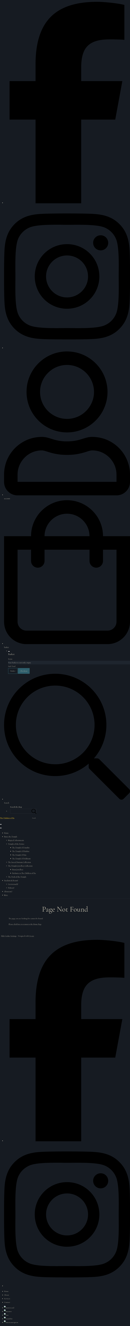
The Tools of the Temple (17, 877)
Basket (12, 671)
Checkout (23, 671)
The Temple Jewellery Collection (20, 866)
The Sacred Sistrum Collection (19, 862)
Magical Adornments (16, 840)
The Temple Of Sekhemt (21, 858)
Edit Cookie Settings (8, 936)
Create (31, 936)
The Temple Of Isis (19, 855)
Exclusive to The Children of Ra (24, 873)
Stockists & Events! (11, 880)
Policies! (11, 888)
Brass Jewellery (17, 869)
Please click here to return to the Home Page (25, 924)
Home (6, 833)
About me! (8, 891)
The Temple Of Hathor (20, 851)
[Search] (34, 811)
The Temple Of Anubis (20, 847)
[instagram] (67, 348)
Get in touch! (13, 884)
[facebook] (67, 203)
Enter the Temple (10, 836)
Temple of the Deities (16, 844)
